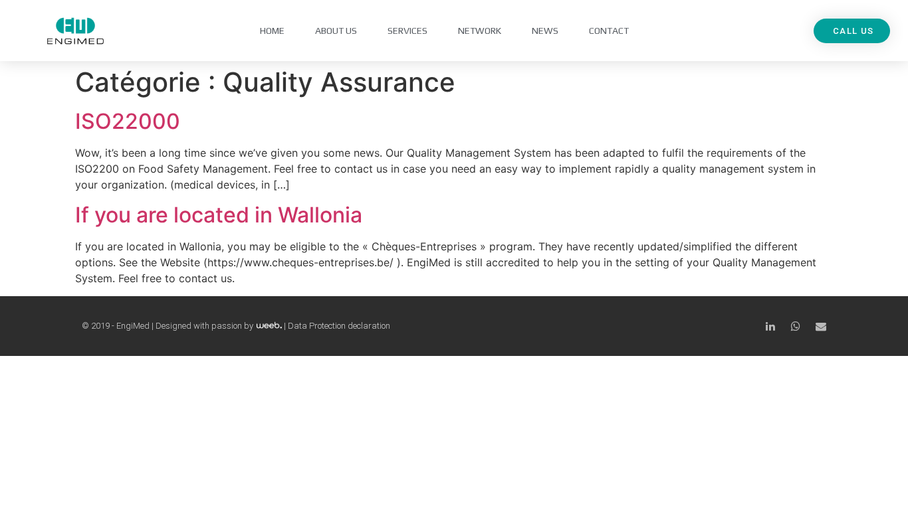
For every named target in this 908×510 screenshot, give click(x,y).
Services (407, 30)
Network (479, 30)
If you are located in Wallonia (218, 215)
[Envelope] (821, 326)
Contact (609, 30)
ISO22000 (127, 121)
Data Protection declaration (339, 326)
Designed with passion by (205, 326)
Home (272, 30)
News (545, 30)
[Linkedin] (770, 326)
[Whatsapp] (795, 326)
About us (336, 30)
